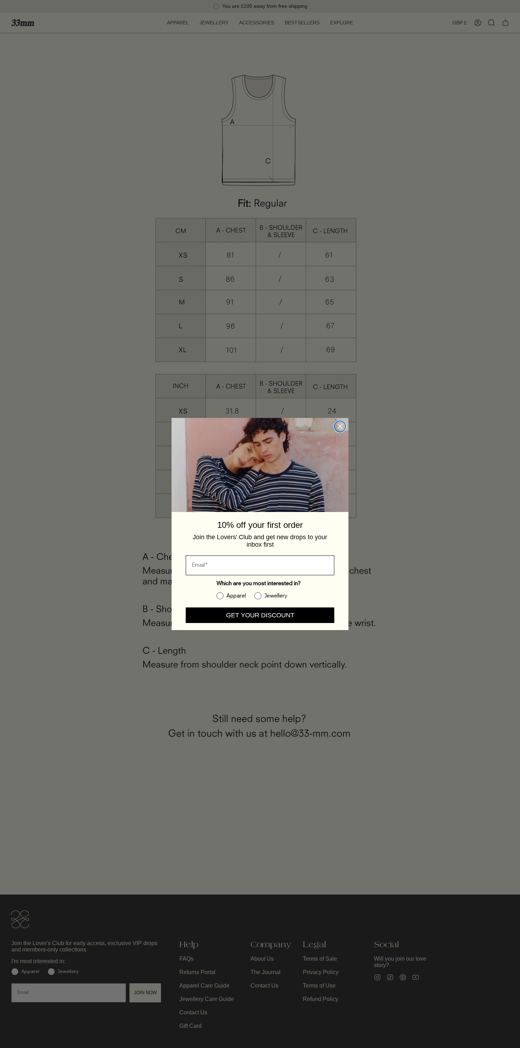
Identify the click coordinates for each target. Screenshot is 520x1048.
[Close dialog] (340, 426)
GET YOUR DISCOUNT (260, 615)
